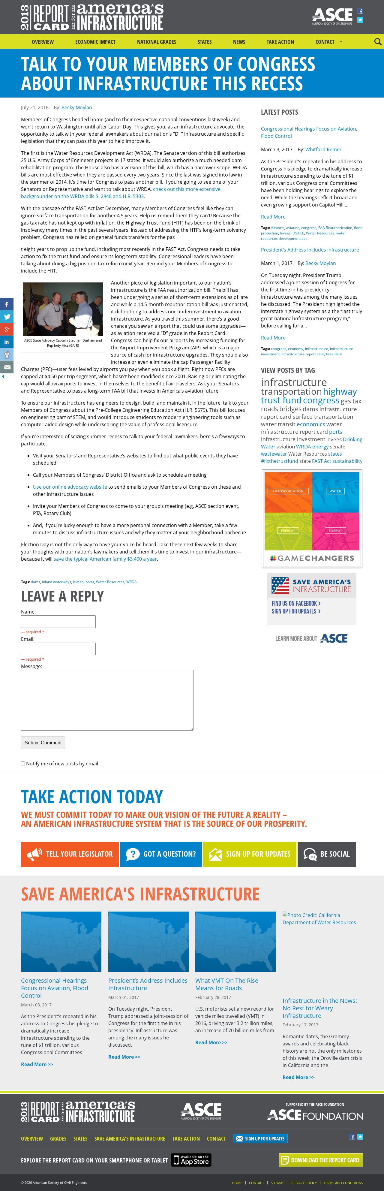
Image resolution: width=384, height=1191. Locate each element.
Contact (325, 41)
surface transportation (323, 417)
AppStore (191, 1160)
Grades (58, 1138)
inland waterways (56, 581)
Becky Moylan (77, 107)
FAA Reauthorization (335, 227)
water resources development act (303, 236)
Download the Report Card (321, 1160)
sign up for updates (294, 611)
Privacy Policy (304, 1182)
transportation (291, 391)
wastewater (274, 454)
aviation (292, 227)
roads (269, 408)
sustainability (347, 461)
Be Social (335, 853)
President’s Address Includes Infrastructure (310, 249)
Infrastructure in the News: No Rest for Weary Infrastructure (320, 1008)
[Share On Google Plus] (7, 329)
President (334, 354)
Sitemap (277, 1182)
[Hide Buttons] (3, 377)
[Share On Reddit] (7, 354)
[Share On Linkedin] (7, 342)
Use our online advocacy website (70, 487)
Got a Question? (169, 853)
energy (320, 446)
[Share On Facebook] (7, 304)
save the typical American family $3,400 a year (105, 559)
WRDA (131, 581)
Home (237, 1182)
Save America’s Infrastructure (129, 1138)
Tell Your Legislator (79, 853)
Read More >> (37, 1064)
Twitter (360, 20)
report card (314, 431)
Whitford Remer (323, 149)
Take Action (280, 41)
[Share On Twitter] (7, 316)
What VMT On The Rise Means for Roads (226, 984)
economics (311, 424)
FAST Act (321, 461)
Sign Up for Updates (258, 853)
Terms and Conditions (343, 1182)
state (305, 461)
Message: (31, 666)
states (335, 454)
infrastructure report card (302, 354)
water (269, 424)
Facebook (360, 11)
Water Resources (110, 581)
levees (78, 581)
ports (90, 581)
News (239, 41)
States (205, 41)
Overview (43, 41)
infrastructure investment (293, 439)
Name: (28, 611)
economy (295, 348)
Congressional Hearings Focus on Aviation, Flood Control (54, 988)
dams (35, 581)
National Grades (156, 41)
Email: (27, 639)
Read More (273, 216)
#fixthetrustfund (279, 461)
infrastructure (316, 348)
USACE (298, 233)
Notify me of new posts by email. (62, 763)
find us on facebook (294, 603)
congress (308, 227)
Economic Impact (95, 41)
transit (287, 424)
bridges (290, 409)
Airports (277, 227)
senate (337, 446)
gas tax (351, 400)
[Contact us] (7, 367)
